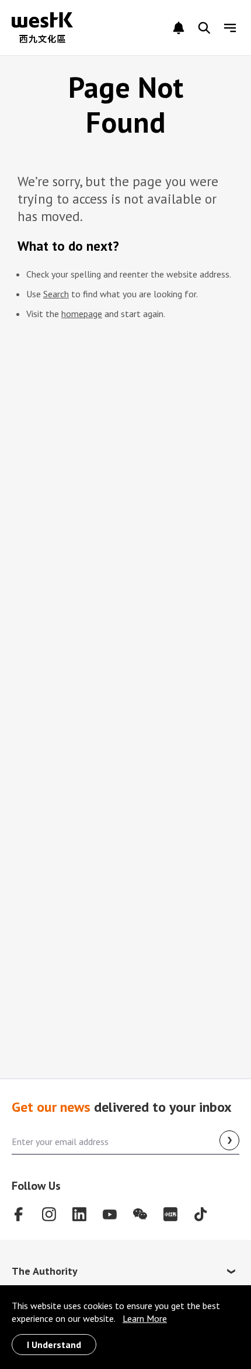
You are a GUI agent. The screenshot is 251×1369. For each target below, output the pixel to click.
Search (56, 294)
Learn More (145, 1318)
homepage (81, 313)
